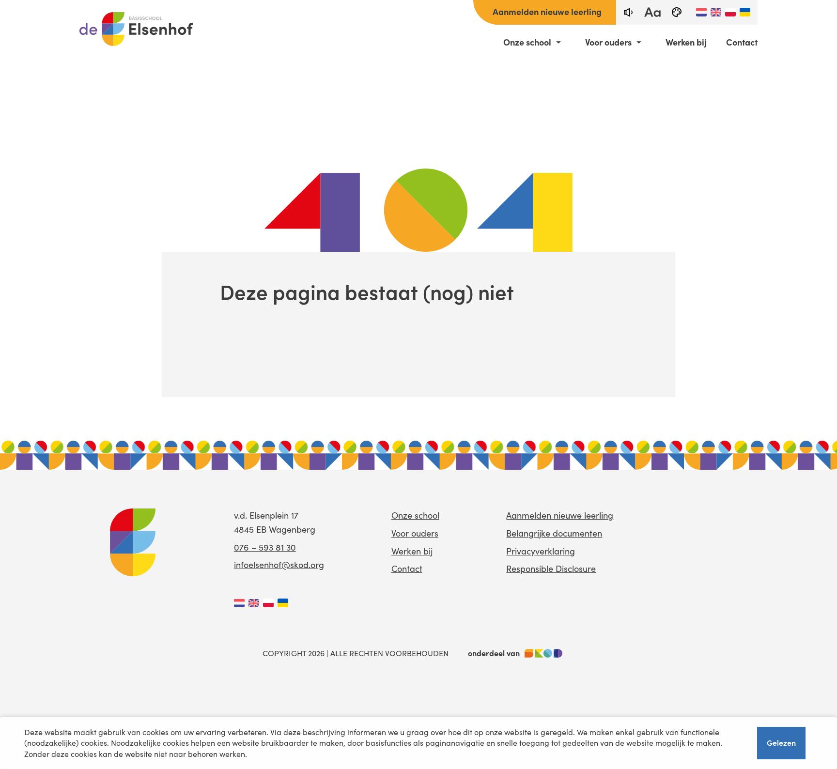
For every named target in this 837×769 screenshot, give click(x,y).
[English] (716, 12)
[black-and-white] (677, 12)
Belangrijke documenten (554, 533)
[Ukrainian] (745, 12)
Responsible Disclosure (551, 568)
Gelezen (781, 742)
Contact (742, 42)
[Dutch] (701, 12)
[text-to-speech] (628, 12)
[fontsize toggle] (652, 12)
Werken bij (686, 42)
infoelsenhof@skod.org (279, 564)
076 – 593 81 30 (265, 547)
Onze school (527, 42)
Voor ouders (608, 42)
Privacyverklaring (540, 551)
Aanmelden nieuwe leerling (547, 11)
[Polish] (730, 12)
